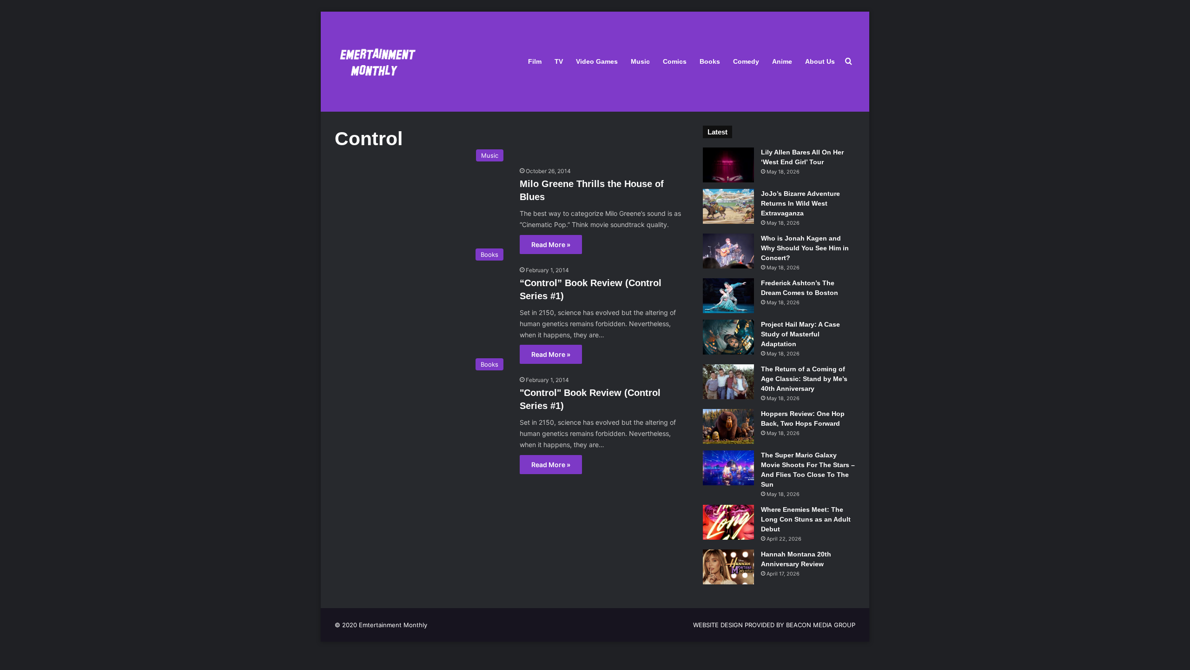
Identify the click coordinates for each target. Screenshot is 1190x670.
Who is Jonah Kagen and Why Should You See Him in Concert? (805, 247)
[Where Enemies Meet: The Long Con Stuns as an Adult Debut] (728, 522)
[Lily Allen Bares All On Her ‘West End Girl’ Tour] (728, 164)
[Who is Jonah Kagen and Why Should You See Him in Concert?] (728, 251)
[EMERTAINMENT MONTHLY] (375, 61)
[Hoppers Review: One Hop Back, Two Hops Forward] (728, 426)
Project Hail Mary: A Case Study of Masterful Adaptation (800, 334)
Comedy (746, 61)
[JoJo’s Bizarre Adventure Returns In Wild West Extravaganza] (728, 206)
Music (640, 61)
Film (535, 61)
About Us (820, 61)
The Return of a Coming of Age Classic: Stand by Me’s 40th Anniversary (804, 378)
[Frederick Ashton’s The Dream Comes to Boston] (728, 295)
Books (710, 61)
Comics (675, 61)
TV (559, 61)
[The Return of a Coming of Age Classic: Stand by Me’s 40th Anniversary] (728, 381)
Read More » (550, 244)
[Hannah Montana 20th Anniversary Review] (728, 566)
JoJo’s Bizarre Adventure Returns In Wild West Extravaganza (800, 203)
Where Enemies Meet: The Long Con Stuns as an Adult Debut (806, 519)
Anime (782, 61)
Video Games (597, 61)
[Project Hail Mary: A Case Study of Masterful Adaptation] (728, 337)
